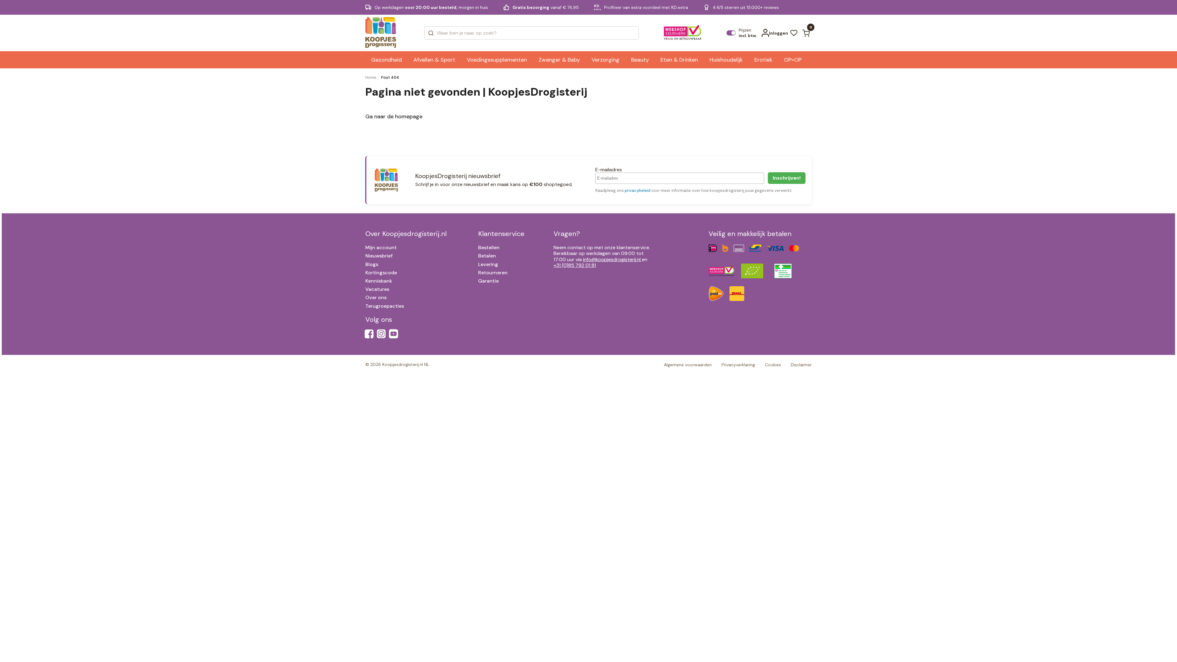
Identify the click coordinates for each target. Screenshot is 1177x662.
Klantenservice (501, 233)
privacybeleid (637, 190)
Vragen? (567, 233)
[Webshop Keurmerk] (683, 33)
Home (370, 77)
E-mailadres (608, 169)
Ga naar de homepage (393, 116)
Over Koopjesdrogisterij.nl (406, 233)
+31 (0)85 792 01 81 (575, 265)
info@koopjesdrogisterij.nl (612, 259)
